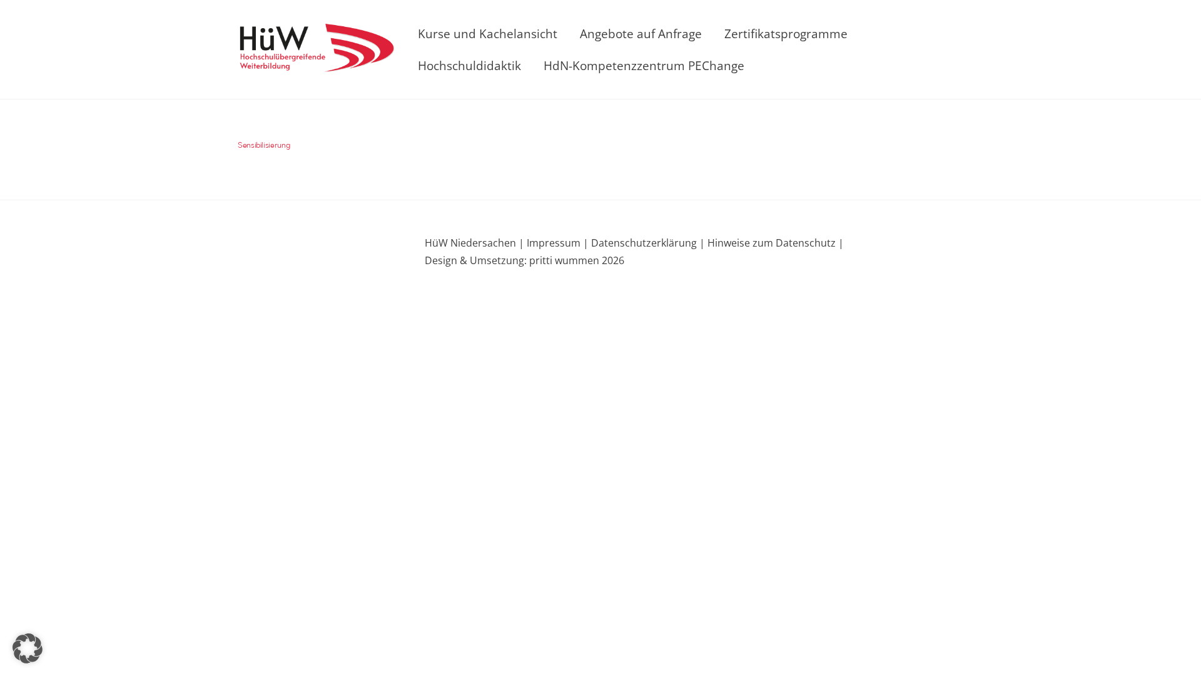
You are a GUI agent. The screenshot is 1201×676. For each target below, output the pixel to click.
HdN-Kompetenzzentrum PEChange (644, 65)
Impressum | (558, 243)
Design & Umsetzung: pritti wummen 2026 (524, 260)
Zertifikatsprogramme (786, 33)
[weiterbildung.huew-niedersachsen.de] (316, 64)
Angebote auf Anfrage (641, 33)
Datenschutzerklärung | (647, 243)
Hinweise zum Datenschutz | (774, 243)
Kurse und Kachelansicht (487, 33)
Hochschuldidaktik (469, 65)
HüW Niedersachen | (476, 243)
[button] (27, 648)
